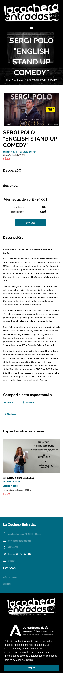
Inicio (8, 80)
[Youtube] (29, 554)
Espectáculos (17, 80)
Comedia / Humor (10, 151)
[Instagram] (25, 554)
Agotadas (30, 222)
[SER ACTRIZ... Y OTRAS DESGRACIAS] (31, 456)
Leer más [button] (29, 659)
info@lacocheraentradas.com (19, 540)
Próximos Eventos (10, 577)
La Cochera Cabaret (28, 151)
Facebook (30, 402)
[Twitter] (21, 554)
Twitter (10, 402)
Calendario (7, 583)
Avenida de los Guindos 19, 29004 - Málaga (24, 534)
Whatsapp (11, 413)
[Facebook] (17, 554)
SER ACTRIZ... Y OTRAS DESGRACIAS (18, 477)
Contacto (11, 560)
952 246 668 (13, 547)
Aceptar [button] (31, 667)
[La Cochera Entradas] (31, 12)
